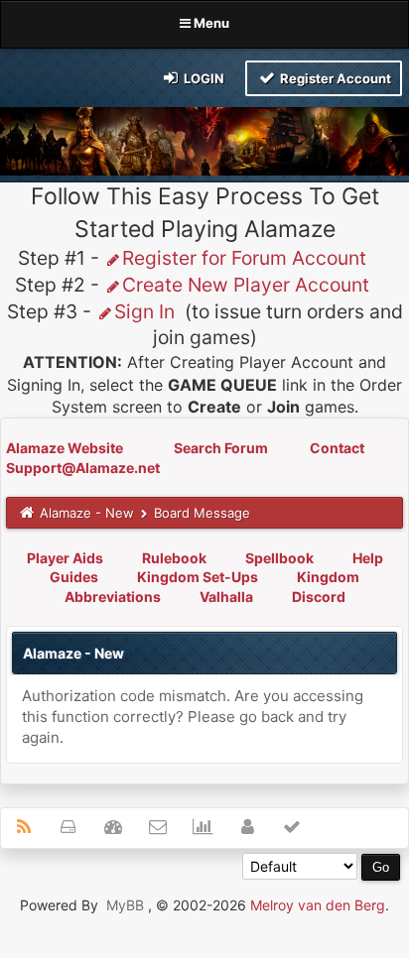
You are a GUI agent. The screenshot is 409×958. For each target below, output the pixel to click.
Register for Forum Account (244, 258)
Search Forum (222, 447)
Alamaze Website (66, 447)
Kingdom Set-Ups (197, 576)
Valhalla (226, 596)
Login (202, 78)
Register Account (334, 78)
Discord (318, 596)
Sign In (144, 311)
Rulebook (174, 557)
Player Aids (65, 557)
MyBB (125, 905)
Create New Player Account (245, 285)
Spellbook (279, 557)
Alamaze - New (87, 513)
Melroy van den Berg (317, 905)
